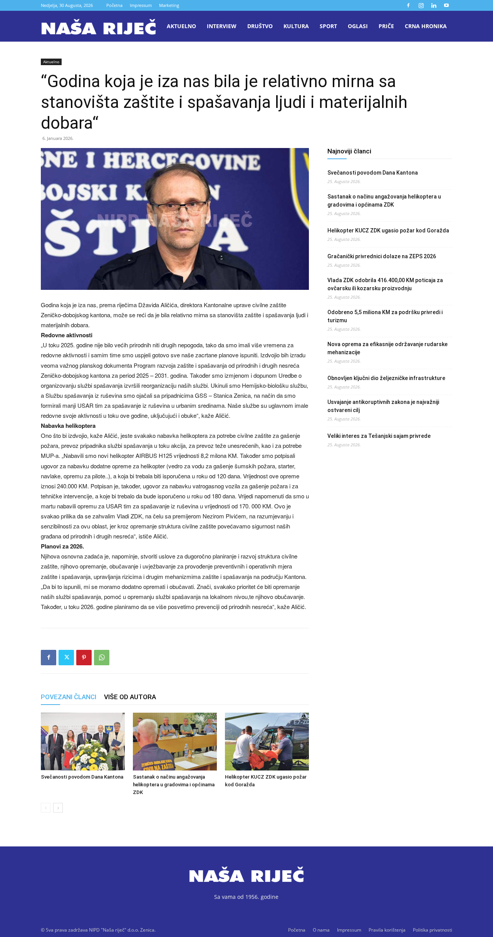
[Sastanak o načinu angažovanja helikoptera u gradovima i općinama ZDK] (175, 741)
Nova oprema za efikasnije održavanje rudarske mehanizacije (387, 348)
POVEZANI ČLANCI (68, 697)
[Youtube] (446, 5)
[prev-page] (45, 808)
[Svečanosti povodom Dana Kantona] (83, 741)
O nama (321, 930)
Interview (221, 26)
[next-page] (58, 808)
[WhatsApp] (101, 657)
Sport (328, 26)
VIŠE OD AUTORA (130, 697)
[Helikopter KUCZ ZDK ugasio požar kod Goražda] (267, 741)
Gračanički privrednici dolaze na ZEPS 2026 (381, 256)
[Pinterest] (84, 657)
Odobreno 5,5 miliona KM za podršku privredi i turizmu (385, 316)
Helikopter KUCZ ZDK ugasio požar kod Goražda (388, 230)
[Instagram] (421, 5)
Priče (386, 26)
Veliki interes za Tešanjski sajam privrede (379, 436)
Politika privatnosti (432, 930)
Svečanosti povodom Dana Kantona (82, 777)
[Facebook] (408, 5)
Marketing (169, 5)
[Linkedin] (433, 5)
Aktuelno (181, 26)
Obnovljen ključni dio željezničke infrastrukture (386, 378)
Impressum (141, 5)
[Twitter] (66, 657)
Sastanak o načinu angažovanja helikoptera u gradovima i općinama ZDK (174, 784)
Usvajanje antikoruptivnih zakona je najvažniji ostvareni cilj (383, 406)
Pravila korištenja (387, 930)
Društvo (260, 26)
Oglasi (358, 26)
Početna (114, 5)
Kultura (296, 26)
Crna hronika (426, 26)
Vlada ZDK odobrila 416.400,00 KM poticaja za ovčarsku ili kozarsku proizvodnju (385, 284)
